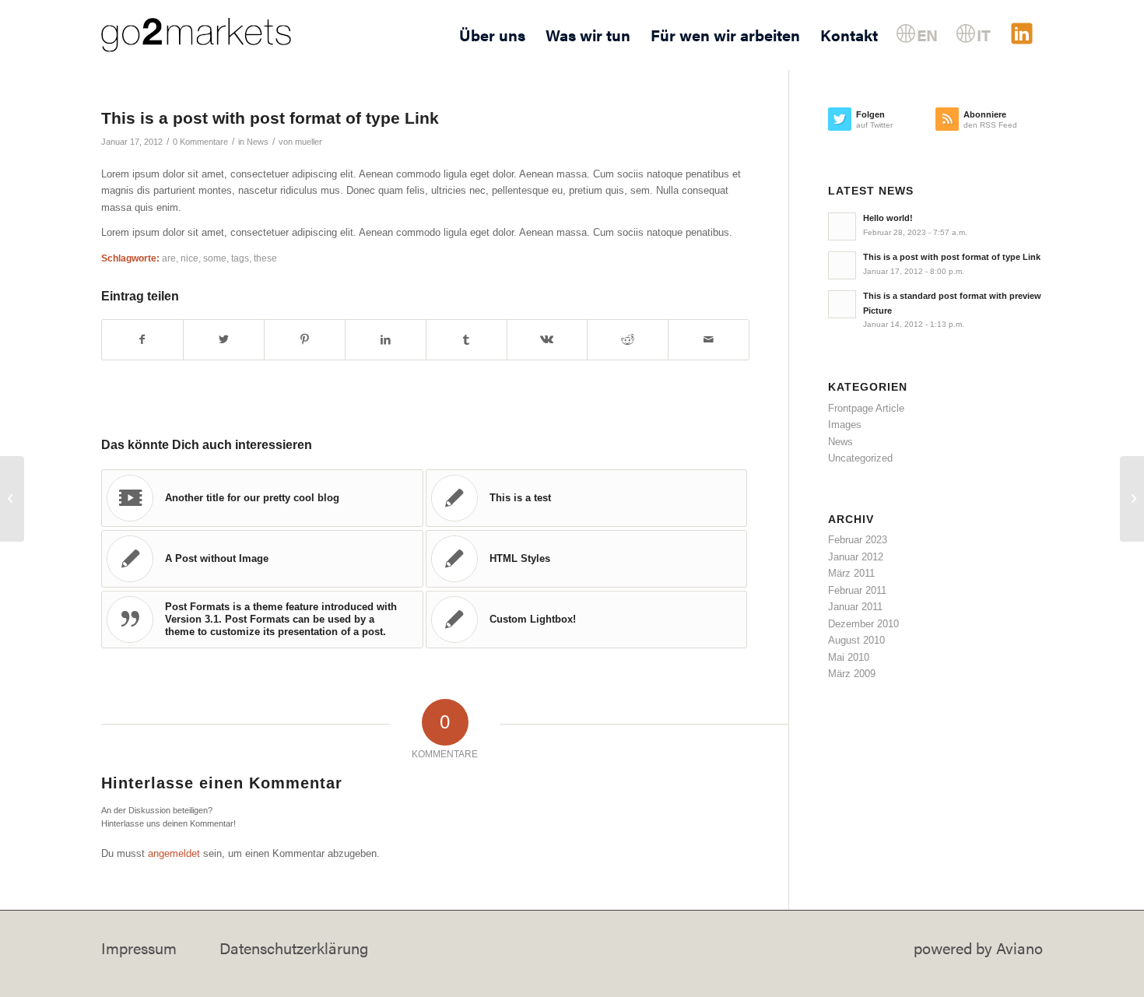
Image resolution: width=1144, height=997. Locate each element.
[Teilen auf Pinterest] (305, 340)
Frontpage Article (866, 408)
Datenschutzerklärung (293, 947)
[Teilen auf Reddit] (628, 340)
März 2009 (852, 673)
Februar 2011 (857, 590)
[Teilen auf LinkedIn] (386, 340)
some (214, 258)
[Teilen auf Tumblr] (466, 340)
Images (845, 424)
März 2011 (851, 573)
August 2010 (856, 640)
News (257, 141)
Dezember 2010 (863, 624)
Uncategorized (860, 458)
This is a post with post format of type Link (270, 118)
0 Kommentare (200, 141)
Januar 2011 (855, 607)
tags (240, 258)
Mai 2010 (848, 657)
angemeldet (174, 853)
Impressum (139, 947)
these (265, 258)
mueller (308, 141)
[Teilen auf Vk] (547, 340)
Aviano (1019, 947)
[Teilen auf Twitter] (224, 340)
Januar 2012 (855, 557)
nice (189, 258)
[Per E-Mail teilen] (709, 340)
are (169, 258)
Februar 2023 (857, 540)
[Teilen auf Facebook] (142, 340)
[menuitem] (492, 35)
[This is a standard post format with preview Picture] (12, 499)
